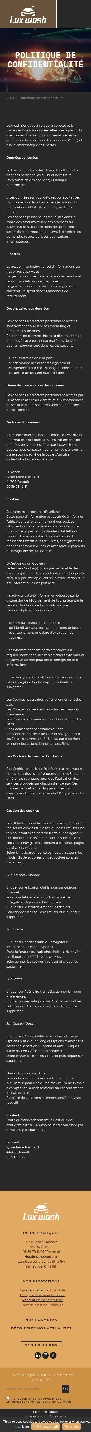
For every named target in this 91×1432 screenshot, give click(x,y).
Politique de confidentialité (45, 1416)
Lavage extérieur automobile (42, 1295)
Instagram (45, 1355)
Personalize (71, 1426)
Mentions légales (45, 1412)
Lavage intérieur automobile (42, 1290)
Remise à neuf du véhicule (42, 1305)
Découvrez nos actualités (41, 1328)
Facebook (53, 1355)
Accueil (11, 98)
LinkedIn (37, 1355)
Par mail (53, 1251)
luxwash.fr (21, 135)
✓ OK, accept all (45, 1426)
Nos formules (41, 1320)
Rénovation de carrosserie (42, 1300)
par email (51, 449)
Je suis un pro (41, 1345)
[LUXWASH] (28, 14)
